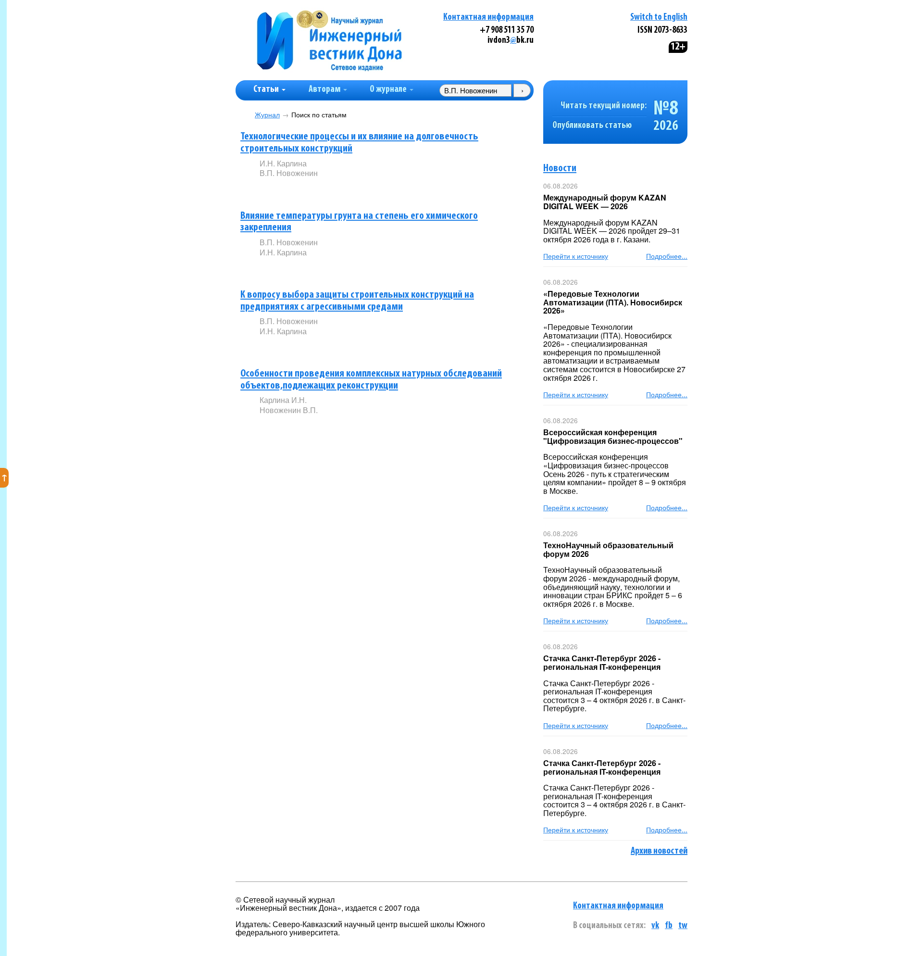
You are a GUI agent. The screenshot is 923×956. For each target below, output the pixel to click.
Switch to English (658, 17)
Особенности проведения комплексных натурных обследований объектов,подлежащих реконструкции (371, 379)
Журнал (267, 114)
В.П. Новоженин (289, 172)
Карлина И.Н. (283, 399)
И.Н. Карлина (283, 163)
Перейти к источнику (575, 256)
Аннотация (279, 189)
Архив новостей (659, 851)
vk (655, 926)
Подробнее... (666, 256)
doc (373, 189)
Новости (559, 168)
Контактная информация (488, 17)
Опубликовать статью (592, 125)
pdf (332, 189)
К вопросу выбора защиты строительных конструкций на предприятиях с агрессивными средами (357, 301)
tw (682, 926)
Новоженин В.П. (289, 409)
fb (669, 926)
